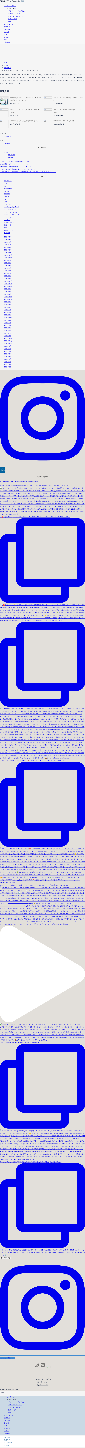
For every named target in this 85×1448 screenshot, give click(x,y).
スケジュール (8, 1415)
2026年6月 (7, 242)
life (5, 186)
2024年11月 (8, 284)
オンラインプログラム (15, 16)
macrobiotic (8, 188)
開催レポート (8, 230)
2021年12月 (8, 338)
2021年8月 (7, 349)
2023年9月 (7, 302)
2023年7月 (7, 304)
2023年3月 (7, 310)
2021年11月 (8, 341)
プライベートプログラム (16, 11)
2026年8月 (7, 237)
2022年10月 (8, 320)
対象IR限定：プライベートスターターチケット (15, 164)
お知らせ (7, 1418)
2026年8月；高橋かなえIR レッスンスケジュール (16, 166)
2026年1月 (7, 250)
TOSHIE (7, 194)
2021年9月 (7, 346)
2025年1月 (7, 278)
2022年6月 (7, 328)
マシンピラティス (10, 209)
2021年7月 (7, 351)
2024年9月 (7, 289)
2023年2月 (7, 312)
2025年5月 (7, 268)
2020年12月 (8, 367)
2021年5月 (7, 356)
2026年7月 (7, 239)
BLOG (6, 152)
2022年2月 (7, 333)
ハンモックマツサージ (11, 207)
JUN (5, 183)
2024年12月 (8, 281)
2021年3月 (7, 359)
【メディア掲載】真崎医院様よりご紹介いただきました (18, 169)
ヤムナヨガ (8, 217)
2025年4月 (7, 271)
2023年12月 (8, 297)
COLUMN (7, 136)
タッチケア (8, 204)
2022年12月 (8, 317)
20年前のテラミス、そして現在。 (64, 121)
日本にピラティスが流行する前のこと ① (24, 121)
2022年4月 (7, 330)
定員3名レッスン (9, 222)
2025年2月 (7, 276)
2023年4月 (7, 307)
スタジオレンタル (42, 1385)
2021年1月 (7, 364)
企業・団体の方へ (42, 1382)
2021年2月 (7, 362)
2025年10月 (8, 258)
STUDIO (7, 1420)
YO (5, 199)
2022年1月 (7, 336)
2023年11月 (8, 299)
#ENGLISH (8, 181)
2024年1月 (7, 294)
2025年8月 (7, 263)
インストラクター (10, 1397)
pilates (7, 143)
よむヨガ (7, 220)
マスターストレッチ (11, 212)
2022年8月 (7, 323)
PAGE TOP (81, 1403)
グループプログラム (15, 13)
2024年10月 (8, 286)
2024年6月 (7, 291)
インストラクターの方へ (42, 1379)
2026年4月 (7, 247)
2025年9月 (7, 260)
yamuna (7, 196)
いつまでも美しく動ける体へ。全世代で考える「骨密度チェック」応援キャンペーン (28, 172)
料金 (9, 21)
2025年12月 (8, 252)
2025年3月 (7, 273)
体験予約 (7, 1440)
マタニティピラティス (11, 214)
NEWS (10, 157)
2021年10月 (8, 343)
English (6, 1423)
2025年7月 (7, 265)
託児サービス (12, 19)
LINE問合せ (8, 1442)
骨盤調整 (7, 233)
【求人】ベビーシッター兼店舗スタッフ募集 (15, 161)
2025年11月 (8, 255)
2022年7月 (7, 325)
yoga (5, 201)
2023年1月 (7, 315)
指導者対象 (8, 225)
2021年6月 (7, 354)
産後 (5, 227)
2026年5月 (7, 245)
